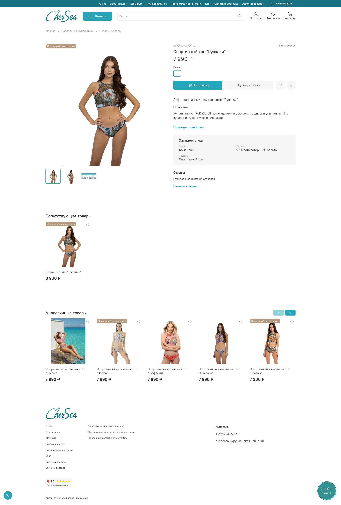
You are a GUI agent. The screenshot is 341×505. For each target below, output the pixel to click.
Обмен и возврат (253, 3)
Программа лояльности (185, 3)
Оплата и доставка (226, 3)
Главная (50, 31)
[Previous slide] (51, 104)
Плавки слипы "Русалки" (63, 272)
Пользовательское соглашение (105, 426)
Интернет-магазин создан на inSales (66, 497)
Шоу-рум (136, 3)
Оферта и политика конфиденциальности (111, 432)
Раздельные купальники (77, 31)
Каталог (101, 16)
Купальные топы (110, 31)
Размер (178, 67)
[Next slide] (162, 104)
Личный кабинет (156, 3)
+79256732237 (283, 3)
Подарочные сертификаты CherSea (107, 437)
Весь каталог (118, 3)
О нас (102, 3)
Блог (208, 3)
